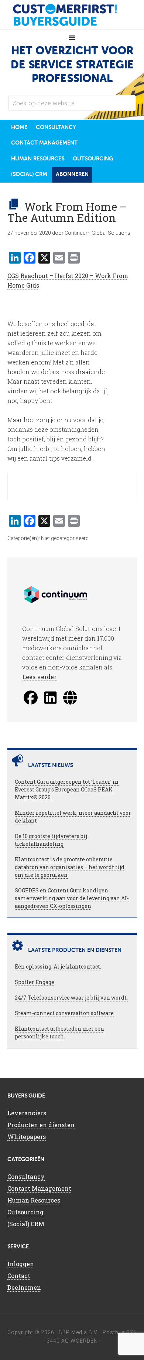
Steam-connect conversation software (64, 1013)
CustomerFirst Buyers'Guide (72, 15)
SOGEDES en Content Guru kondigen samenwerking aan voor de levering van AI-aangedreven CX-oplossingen (72, 898)
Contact (18, 1275)
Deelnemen (24, 1287)
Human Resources (33, 1200)
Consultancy (26, 1176)
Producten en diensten (41, 1125)
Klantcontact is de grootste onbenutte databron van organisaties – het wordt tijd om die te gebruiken (69, 867)
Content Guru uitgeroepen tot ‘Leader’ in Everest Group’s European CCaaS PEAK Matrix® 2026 (67, 789)
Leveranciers (26, 1113)
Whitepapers (26, 1136)
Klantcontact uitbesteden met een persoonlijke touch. (59, 1032)
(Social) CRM (25, 1224)
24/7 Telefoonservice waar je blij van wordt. (71, 997)
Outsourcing (25, 1212)
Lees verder (39, 677)
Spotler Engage (34, 982)
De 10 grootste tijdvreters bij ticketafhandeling (51, 839)
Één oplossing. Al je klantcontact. (58, 966)
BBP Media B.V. (78, 1332)
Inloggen (20, 1264)
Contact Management (39, 1188)
